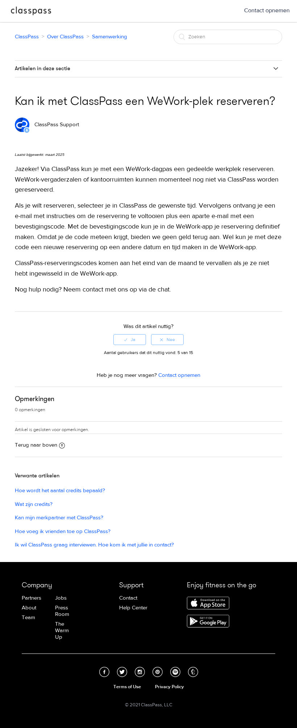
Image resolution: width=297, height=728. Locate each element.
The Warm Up (62, 630)
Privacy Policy (169, 687)
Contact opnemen (267, 10)
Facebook (104, 672)
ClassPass (31, 12)
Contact (128, 598)
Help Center (133, 607)
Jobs (61, 598)
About (29, 607)
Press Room (62, 611)
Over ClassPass (65, 36)
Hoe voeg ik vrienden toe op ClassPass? (62, 531)
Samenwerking (109, 36)
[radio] (129, 339)
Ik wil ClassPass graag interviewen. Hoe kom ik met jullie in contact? (94, 544)
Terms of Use (127, 687)
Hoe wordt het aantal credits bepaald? (60, 490)
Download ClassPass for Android (208, 622)
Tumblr (193, 672)
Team (28, 617)
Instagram (140, 672)
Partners (31, 598)
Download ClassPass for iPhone (208, 603)
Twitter (122, 672)
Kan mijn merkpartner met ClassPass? (59, 517)
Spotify (175, 672)
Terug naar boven (36, 445)
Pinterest (157, 672)
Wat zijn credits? (34, 504)
